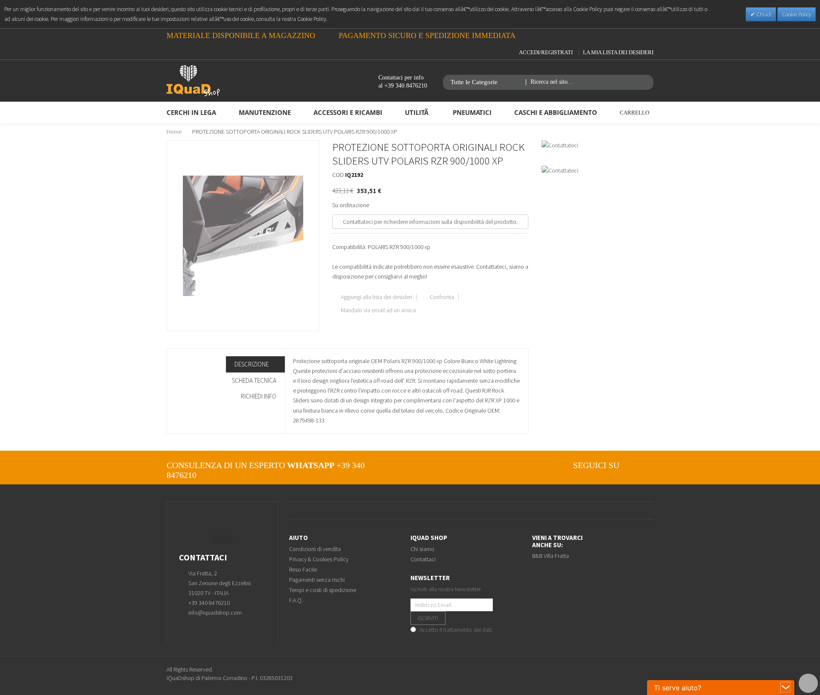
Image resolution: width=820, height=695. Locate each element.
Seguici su (596, 465)
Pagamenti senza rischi (317, 580)
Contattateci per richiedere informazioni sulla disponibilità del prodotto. (430, 222)
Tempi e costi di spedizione (322, 590)
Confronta (442, 296)
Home (174, 131)
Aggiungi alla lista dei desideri (376, 296)
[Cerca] (646, 82)
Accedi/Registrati (546, 52)
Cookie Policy (796, 14)
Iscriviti (428, 618)
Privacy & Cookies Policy (318, 559)
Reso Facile (303, 569)
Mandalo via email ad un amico (378, 310)
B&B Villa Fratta (550, 556)
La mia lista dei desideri (618, 52)
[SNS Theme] (633, 465)
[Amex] (651, 674)
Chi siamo (422, 549)
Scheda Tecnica (254, 380)
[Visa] (628, 674)
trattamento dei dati (467, 629)
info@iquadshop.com (215, 612)
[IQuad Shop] (193, 81)
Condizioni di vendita (315, 549)
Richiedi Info (258, 396)
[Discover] (639, 674)
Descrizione (252, 364)
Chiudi (763, 14)
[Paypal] (617, 674)
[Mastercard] (606, 674)
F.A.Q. (296, 600)
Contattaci (423, 559)
